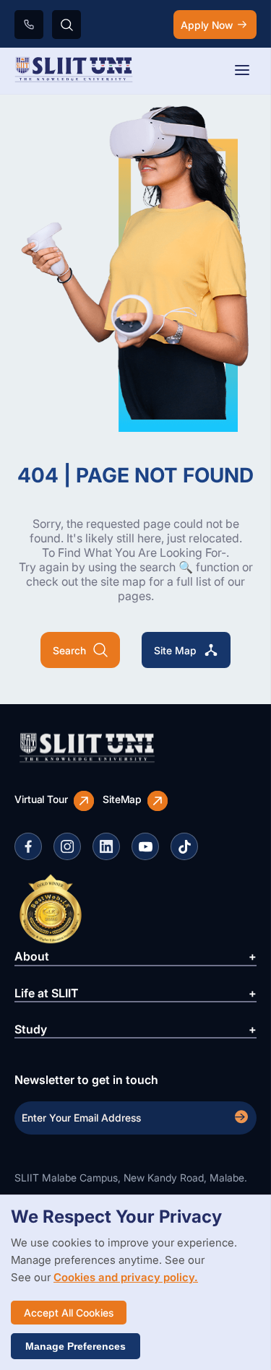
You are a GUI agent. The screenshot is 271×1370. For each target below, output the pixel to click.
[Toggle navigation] (242, 71)
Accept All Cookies (68, 1312)
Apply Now (207, 25)
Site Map (175, 650)
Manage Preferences (75, 1346)
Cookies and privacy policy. (125, 1277)
